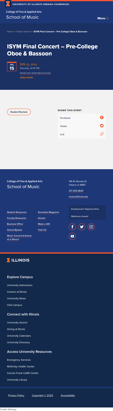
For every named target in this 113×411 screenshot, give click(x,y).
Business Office (15, 223)
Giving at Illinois (16, 329)
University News (16, 298)
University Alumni (17, 322)
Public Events (23, 31)
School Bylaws (14, 229)
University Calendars (19, 336)
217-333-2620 (76, 190)
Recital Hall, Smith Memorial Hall (35, 73)
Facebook (65, 118)
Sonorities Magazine (48, 212)
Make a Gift (44, 223)
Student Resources (16, 212)
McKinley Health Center (20, 366)
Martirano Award (79, 216)
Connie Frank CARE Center (22, 373)
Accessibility (68, 395)
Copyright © (42, 395)
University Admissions (19, 285)
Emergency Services (19, 360)
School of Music (22, 17)
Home (10, 31)
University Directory (18, 342)
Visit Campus (14, 305)
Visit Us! (42, 229)
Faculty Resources (16, 218)
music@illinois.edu (78, 196)
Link (62, 134)
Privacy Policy (16, 395)
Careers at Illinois (17, 292)
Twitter (63, 126)
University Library (17, 379)
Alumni (41, 218)
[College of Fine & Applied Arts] (35, 12)
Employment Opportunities (85, 208)
